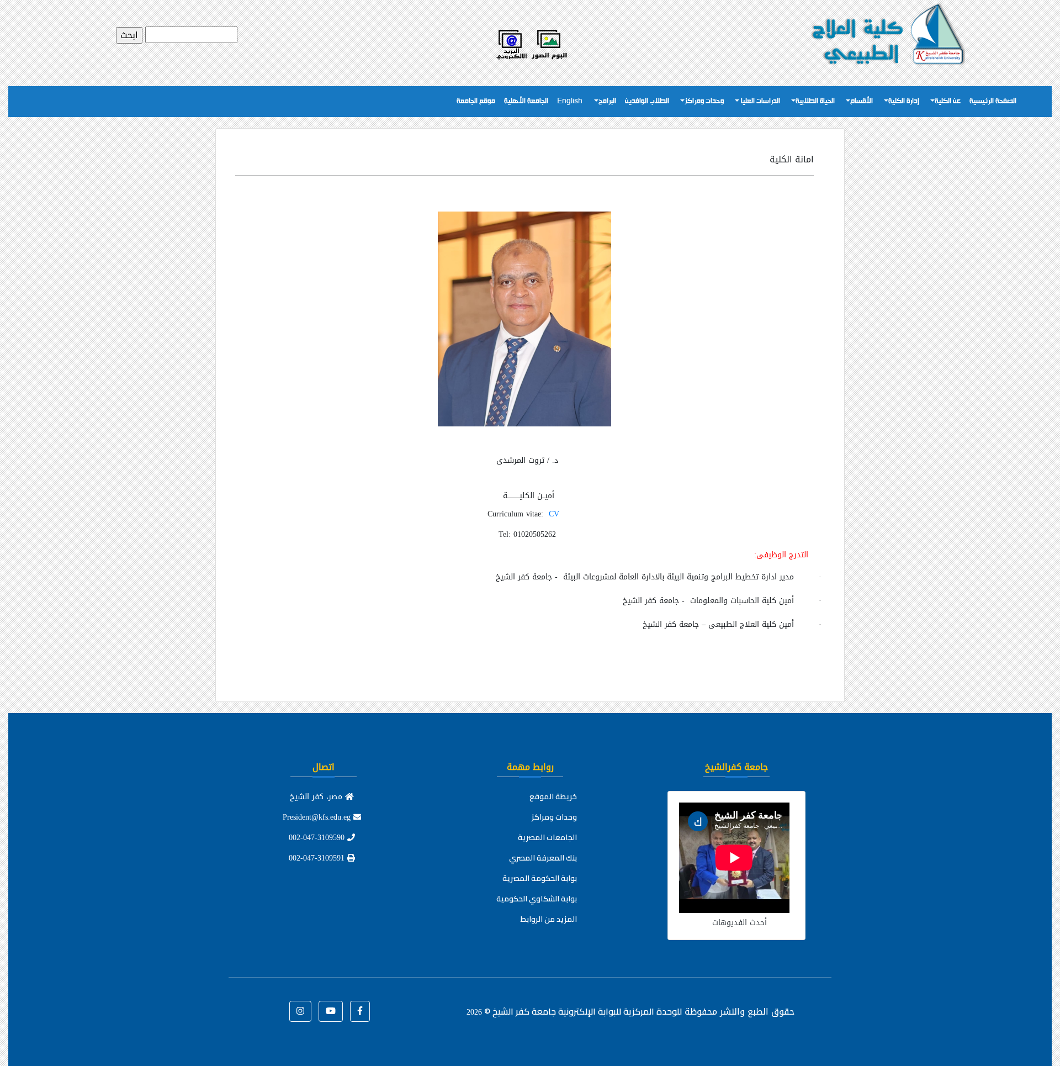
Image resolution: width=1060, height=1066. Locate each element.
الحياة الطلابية (815, 101)
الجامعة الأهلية (526, 101)
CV (554, 513)
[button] (360, 1011)
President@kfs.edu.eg (318, 817)
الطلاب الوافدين (647, 101)
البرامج (607, 101)
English (569, 101)
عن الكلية (948, 101)
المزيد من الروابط (549, 919)
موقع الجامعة (476, 101)
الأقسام (861, 101)
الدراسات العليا (759, 101)
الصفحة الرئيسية (992, 101)
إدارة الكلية (903, 101)
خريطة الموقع (553, 796)
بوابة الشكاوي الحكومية (536, 898)
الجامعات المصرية (547, 837)
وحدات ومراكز (704, 101)
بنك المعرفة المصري (543, 858)
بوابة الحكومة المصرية (539, 878)
